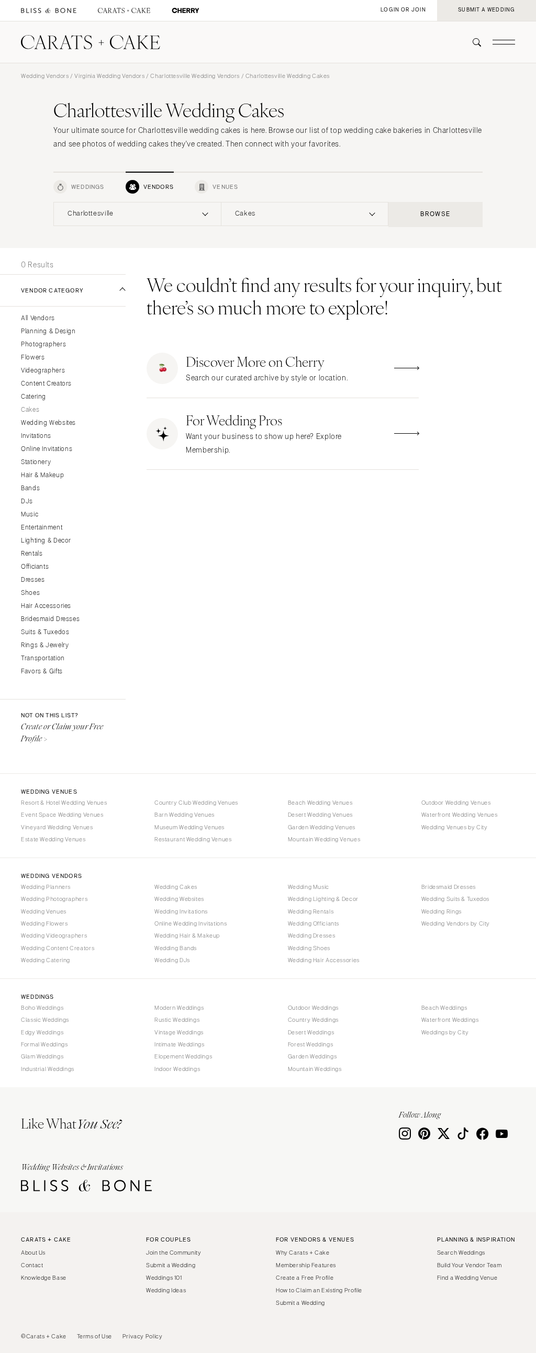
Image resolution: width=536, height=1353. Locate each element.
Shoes (30, 593)
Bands (30, 488)
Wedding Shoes (309, 948)
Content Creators (46, 383)
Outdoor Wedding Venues (456, 802)
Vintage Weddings (179, 1032)
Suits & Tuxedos (45, 632)
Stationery (36, 462)
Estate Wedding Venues (53, 839)
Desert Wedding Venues (320, 814)
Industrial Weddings (47, 1069)
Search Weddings (461, 1252)
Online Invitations (46, 449)
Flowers (32, 357)
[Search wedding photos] (185, 10)
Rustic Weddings (176, 1020)
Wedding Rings (441, 911)
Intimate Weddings (179, 1044)
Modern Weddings (179, 1008)
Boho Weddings (42, 1008)
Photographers (43, 344)
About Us (33, 1252)
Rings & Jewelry (45, 645)
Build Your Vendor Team (469, 1265)
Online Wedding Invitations (190, 923)
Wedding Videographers (54, 935)
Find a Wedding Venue (467, 1278)
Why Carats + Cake (303, 1252)
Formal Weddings (44, 1044)
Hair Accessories (46, 606)
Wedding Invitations (181, 911)
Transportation (43, 658)
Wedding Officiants (313, 923)
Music (29, 514)
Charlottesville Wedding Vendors (195, 76)
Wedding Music (308, 887)
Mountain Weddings (315, 1069)
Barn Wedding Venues (184, 814)
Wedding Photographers (54, 899)
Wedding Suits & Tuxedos (455, 899)
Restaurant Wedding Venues (193, 839)
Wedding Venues (43, 911)
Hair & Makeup (42, 475)
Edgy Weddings (42, 1032)
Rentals (31, 553)
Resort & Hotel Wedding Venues (64, 802)
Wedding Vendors (45, 76)
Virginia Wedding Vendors (109, 76)
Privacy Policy (142, 1336)
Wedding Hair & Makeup (187, 935)
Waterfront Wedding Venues (459, 814)
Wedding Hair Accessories (324, 960)
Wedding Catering (45, 960)
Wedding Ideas (166, 1290)
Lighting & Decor (46, 540)
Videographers (43, 370)
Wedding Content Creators (57, 948)
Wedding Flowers (44, 923)
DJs (27, 501)
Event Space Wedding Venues (62, 814)
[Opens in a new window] (48, 10)
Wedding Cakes (175, 887)
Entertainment (41, 527)
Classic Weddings (45, 1020)
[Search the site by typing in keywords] (472, 42)
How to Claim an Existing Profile (319, 1290)
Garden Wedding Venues (321, 827)
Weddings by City (445, 1032)
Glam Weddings (42, 1056)
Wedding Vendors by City (455, 923)
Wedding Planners (46, 887)
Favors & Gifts (42, 671)
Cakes (30, 410)
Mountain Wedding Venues (324, 839)
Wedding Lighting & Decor (323, 899)
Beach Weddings (444, 1008)
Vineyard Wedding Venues (57, 827)
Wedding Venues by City (454, 827)
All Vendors (38, 318)
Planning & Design (48, 331)
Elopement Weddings (183, 1056)
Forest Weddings (310, 1044)
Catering (33, 396)
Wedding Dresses (311, 935)
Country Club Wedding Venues (196, 802)
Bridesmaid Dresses (50, 619)
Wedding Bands (175, 948)
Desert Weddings (311, 1032)
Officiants (35, 566)
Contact (32, 1265)
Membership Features (306, 1265)
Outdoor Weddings (313, 1008)
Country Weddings (313, 1020)
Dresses (32, 580)
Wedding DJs (172, 960)
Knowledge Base (43, 1278)
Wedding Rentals (310, 911)
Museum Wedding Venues (189, 827)
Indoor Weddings (177, 1069)
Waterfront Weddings (450, 1020)
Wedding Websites (48, 423)
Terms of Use (95, 1336)
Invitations (36, 436)
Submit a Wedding (170, 1265)
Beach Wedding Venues (320, 802)
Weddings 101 (164, 1278)
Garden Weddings (312, 1056)
